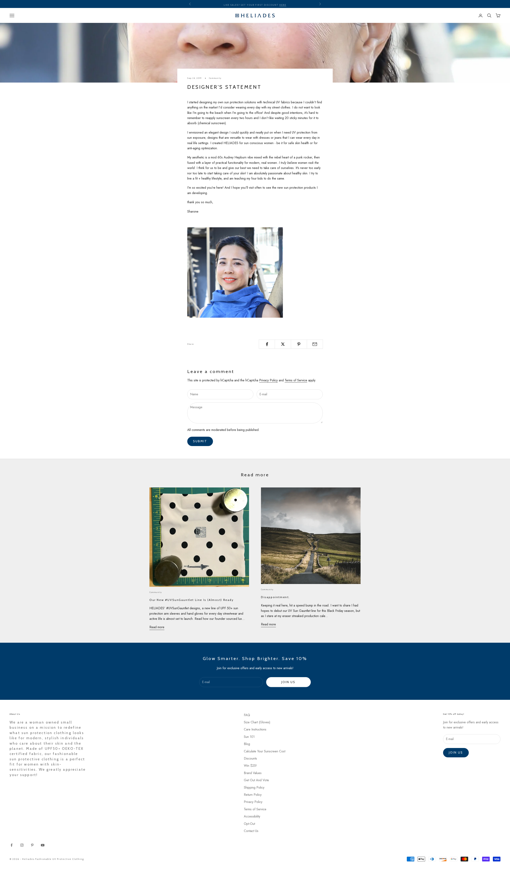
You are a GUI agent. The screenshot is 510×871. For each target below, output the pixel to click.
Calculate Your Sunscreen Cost (264, 751)
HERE (282, 4)
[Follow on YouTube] (43, 845)
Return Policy (253, 794)
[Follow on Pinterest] (32, 845)
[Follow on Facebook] (12, 845)
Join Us (288, 682)
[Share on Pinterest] (299, 344)
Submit (200, 441)
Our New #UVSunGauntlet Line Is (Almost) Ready (191, 600)
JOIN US (456, 752)
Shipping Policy (254, 787)
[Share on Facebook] (267, 344)
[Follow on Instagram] (22, 845)
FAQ (247, 715)
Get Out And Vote (256, 780)
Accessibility (252, 816)
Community (215, 78)
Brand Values (253, 773)
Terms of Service (296, 380)
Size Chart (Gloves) (257, 722)
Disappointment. (275, 597)
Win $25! (250, 765)
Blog (247, 744)
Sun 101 (249, 736)
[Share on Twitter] (283, 344)
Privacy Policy (268, 380)
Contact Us (251, 831)
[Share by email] (315, 344)
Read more (156, 627)
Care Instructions (255, 729)
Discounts (250, 758)
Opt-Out (249, 823)
